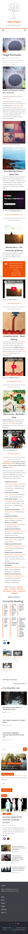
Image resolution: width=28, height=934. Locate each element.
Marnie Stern (20, 60)
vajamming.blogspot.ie (14, 303)
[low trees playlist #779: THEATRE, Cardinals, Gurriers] (14, 805)
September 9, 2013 (16, 274)
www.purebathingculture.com (14, 214)
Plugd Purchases (7, 656)
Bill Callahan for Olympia (10, 679)
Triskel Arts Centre (9, 463)
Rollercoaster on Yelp (11, 539)
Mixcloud (20, 589)
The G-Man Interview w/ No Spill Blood (14, 721)
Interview (18, 763)
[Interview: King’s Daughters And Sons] (14, 754)
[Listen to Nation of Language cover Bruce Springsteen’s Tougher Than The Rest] (6, 859)
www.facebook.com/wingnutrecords (15, 531)
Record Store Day (6, 64)
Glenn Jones (6, 60)
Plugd (4, 62)
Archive (4, 763)
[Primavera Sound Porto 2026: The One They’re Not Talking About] (6, 849)
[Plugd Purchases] (7, 653)
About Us (3, 912)
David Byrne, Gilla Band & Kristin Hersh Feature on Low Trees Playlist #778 (18, 868)
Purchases (8, 62)
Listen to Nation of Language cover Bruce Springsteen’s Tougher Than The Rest (17, 858)
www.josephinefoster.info (14, 381)
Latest (4, 51)
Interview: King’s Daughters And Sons (12, 766)
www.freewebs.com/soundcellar (14, 518)
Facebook (19, 587)
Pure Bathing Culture (15, 62)
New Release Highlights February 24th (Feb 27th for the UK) (13, 735)
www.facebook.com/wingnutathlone (15, 576)
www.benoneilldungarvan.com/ (13, 567)
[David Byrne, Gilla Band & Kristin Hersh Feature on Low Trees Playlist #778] (6, 869)
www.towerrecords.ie (11, 494)
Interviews (3, 909)
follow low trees (7, 790)
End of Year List (11, 763)
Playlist (8, 813)
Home (2, 897)
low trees (14, 22)
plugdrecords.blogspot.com (13, 484)
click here (8, 98)
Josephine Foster (13, 60)
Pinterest (12, 589)
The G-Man (16, 58)
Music (4, 813)
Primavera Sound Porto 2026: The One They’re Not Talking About (18, 848)
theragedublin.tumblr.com (12, 524)
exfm (14, 591)
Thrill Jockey (13, 64)
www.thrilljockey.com (14, 454)
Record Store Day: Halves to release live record (12, 708)
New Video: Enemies (19, 683)
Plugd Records (16, 105)
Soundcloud (21, 591)
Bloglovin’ (15, 593)
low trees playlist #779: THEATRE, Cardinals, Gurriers (12, 820)
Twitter (6, 589)
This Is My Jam (7, 591)
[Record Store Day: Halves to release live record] (14, 692)
